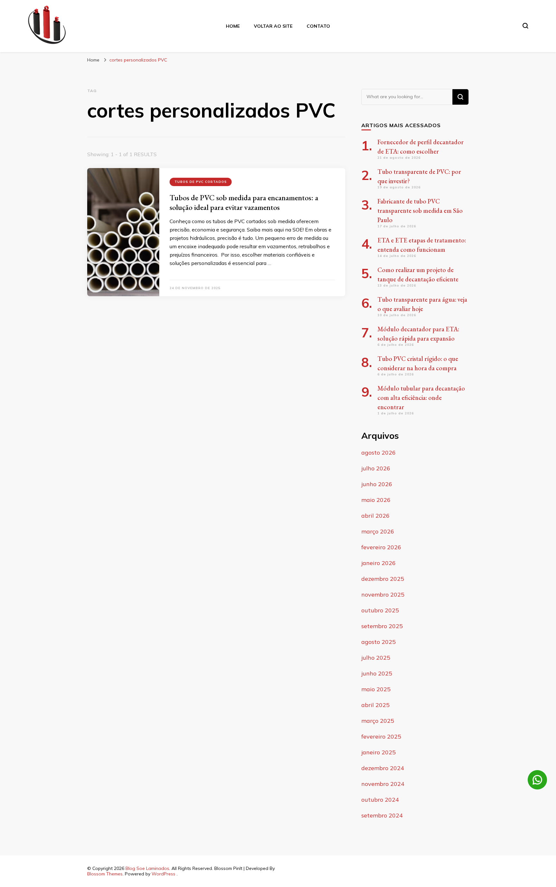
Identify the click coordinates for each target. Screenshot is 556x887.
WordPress (163, 874)
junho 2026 (376, 484)
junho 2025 (376, 673)
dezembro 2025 (382, 578)
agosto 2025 (378, 642)
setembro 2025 (382, 626)
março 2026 (377, 531)
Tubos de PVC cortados (200, 182)
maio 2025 (376, 689)
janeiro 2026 (378, 563)
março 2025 (377, 720)
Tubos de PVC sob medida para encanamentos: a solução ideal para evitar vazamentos (244, 202)
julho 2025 (375, 657)
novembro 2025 (382, 594)
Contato (318, 26)
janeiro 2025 (378, 752)
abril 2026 (375, 515)
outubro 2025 (380, 610)
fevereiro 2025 (381, 736)
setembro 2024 (382, 815)
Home (233, 26)
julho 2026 (375, 468)
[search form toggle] (525, 26)
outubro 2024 (380, 799)
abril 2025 (375, 705)
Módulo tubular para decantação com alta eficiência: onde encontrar (421, 397)
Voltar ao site (273, 26)
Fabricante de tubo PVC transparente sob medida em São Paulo (420, 210)
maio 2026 (376, 500)
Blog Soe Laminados (147, 868)
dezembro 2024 (382, 768)
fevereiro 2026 (381, 547)
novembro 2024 (382, 784)
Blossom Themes (105, 874)
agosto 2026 (378, 452)
